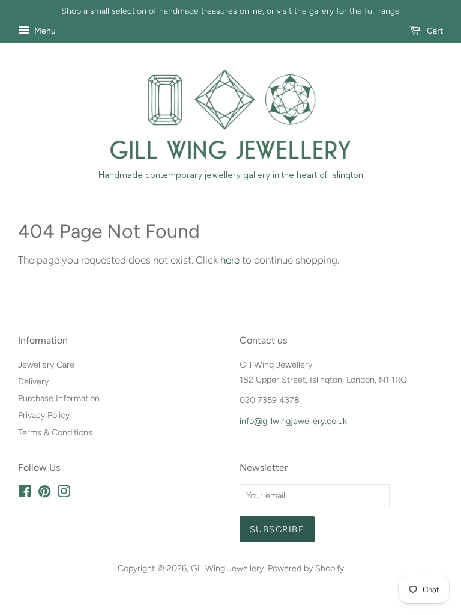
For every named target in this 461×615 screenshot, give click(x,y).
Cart (434, 31)
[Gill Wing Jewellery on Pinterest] (44, 493)
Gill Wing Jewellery (227, 568)
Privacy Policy (44, 415)
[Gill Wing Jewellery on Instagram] (63, 493)
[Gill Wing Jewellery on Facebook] (25, 493)
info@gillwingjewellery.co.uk (293, 421)
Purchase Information (59, 398)
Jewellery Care (46, 364)
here (230, 260)
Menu (44, 31)
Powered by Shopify (306, 568)
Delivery (33, 381)
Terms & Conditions (55, 432)
